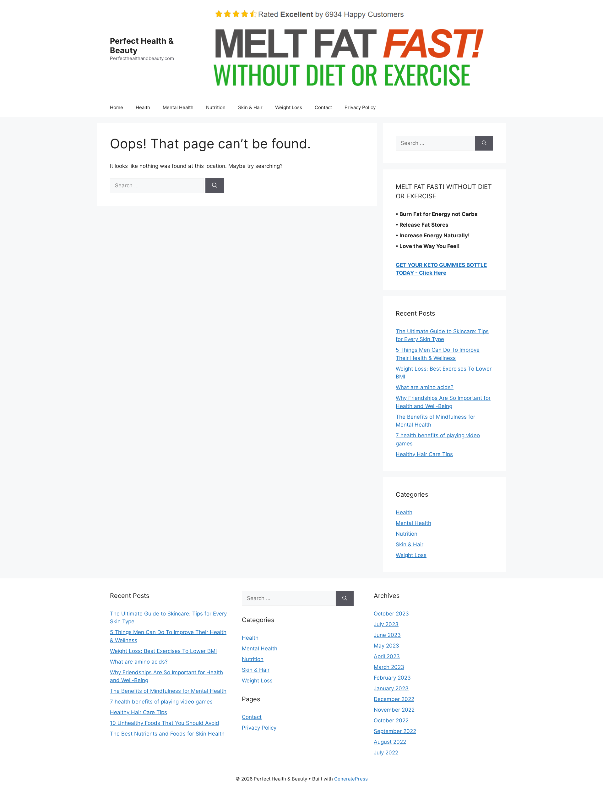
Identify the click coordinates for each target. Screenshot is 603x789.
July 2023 (386, 624)
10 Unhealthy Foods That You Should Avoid (164, 723)
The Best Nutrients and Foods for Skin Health (167, 734)
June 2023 (387, 635)
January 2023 (391, 688)
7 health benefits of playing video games (161, 701)
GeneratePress (351, 779)
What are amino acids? (425, 387)
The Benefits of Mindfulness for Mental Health (168, 691)
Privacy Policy (360, 107)
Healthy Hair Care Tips (424, 454)
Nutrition (215, 107)
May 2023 (386, 646)
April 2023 (387, 656)
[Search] (214, 185)
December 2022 (394, 699)
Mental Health (178, 107)
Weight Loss (288, 107)
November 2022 (394, 710)
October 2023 (391, 613)
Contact (323, 107)
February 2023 (392, 678)
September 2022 (395, 731)
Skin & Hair (250, 107)
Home (116, 107)
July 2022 (386, 752)
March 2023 (389, 667)
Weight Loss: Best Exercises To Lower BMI (163, 651)
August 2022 (390, 742)
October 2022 (391, 720)
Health (143, 107)
